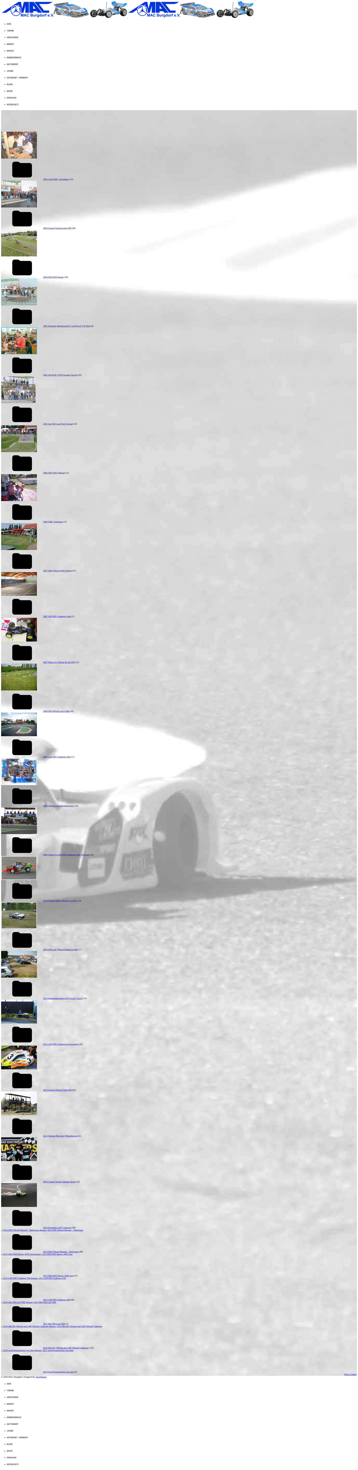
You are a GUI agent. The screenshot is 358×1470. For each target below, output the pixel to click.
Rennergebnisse (14, 57)
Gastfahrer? (12, 64)
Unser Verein (12, 37)
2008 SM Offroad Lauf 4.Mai (56, 711)
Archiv (10, 91)
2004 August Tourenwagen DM (57, 228)
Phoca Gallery (350, 1374)
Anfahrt (10, 44)
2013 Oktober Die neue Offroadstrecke (60, 1136)
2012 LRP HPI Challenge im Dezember (60, 1044)
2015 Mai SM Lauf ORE (54, 1324)
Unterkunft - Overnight (17, 77)
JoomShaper (41, 1377)
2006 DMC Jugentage (53, 522)
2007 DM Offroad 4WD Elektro (57, 571)
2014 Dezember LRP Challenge (57, 1227)
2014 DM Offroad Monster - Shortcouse (61, 1252)
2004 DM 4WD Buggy (53, 277)
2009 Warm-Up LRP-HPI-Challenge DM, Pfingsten (66, 855)
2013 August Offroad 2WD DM (57, 1090)
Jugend (10, 71)
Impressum (11, 97)
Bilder (10, 84)
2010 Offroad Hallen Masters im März (60, 900)
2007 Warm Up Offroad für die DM (59, 662)
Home (9, 24)
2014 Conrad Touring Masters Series (59, 1182)
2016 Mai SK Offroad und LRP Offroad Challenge (65, 1348)
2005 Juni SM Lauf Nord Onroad (58, 424)
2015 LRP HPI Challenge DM (56, 1300)
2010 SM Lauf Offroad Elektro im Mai (60, 949)
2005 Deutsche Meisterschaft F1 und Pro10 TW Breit (66, 326)
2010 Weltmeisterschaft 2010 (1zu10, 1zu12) (63, 998)
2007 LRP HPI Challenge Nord (57, 616)
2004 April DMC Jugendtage (56, 179)
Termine (10, 30)
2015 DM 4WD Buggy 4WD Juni (58, 1276)
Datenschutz (13, 104)
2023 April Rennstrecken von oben (58, 1372)
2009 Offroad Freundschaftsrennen (58, 806)
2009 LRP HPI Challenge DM (56, 757)
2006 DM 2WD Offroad (54, 473)
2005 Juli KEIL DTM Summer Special (60, 375)
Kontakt (10, 50)
